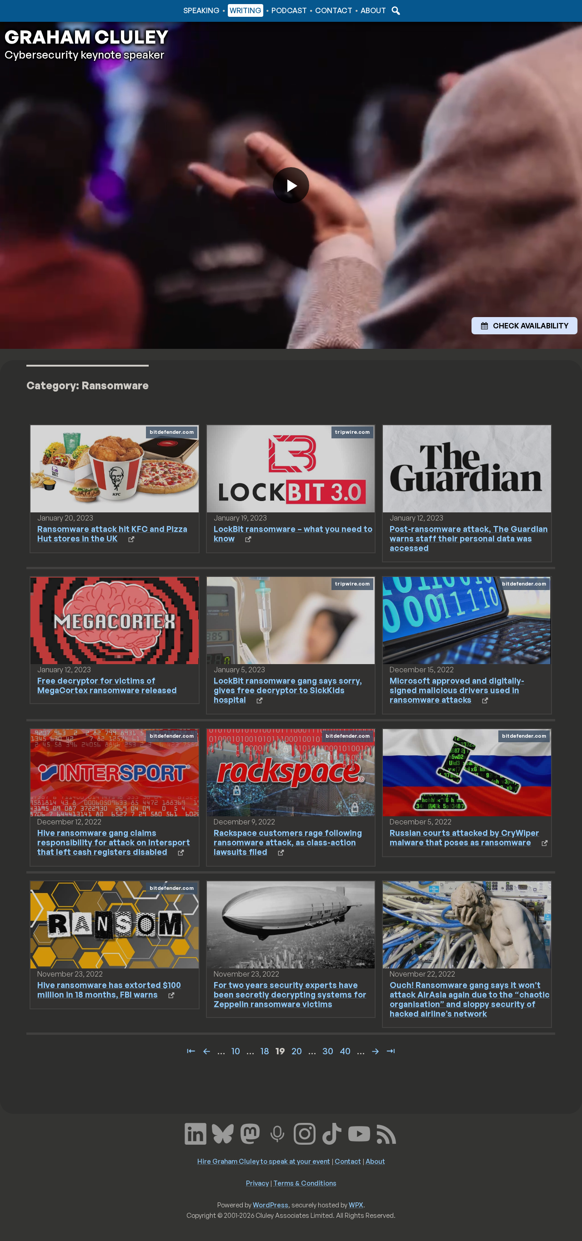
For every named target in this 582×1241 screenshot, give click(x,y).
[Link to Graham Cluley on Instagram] (305, 1132)
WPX (356, 1205)
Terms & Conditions (304, 1183)
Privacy (257, 1183)
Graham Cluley (40, 10)
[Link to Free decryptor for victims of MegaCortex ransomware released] (114, 619)
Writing (245, 10)
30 (327, 1051)
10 (235, 1051)
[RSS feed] (386, 1132)
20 (296, 1051)
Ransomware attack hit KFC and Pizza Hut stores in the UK (112, 533)
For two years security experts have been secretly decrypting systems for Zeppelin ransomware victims (290, 994)
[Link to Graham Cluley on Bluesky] (223, 1132)
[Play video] (291, 185)
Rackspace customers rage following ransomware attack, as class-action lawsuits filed (288, 842)
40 (345, 1051)
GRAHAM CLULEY (86, 36)
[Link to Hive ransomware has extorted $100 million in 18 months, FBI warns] (114, 923)
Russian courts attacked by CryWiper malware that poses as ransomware (464, 837)
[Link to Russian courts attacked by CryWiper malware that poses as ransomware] (467, 771)
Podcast (289, 10)
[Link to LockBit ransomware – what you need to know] (291, 467)
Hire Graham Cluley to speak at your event (263, 1161)
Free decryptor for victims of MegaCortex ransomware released (107, 685)
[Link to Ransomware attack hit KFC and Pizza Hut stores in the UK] (114, 467)
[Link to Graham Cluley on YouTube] (359, 1132)
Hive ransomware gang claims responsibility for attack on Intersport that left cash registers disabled (113, 842)
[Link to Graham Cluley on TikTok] (332, 1132)
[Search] (394, 10)
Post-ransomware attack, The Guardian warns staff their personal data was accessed (469, 538)
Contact (333, 10)
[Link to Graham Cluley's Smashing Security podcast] (277, 1132)
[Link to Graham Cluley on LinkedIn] (195, 1132)
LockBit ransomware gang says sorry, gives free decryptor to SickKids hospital (288, 690)
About (373, 10)
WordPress (270, 1205)
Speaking (201, 10)
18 (265, 1051)
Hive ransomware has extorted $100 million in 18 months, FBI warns (109, 989)
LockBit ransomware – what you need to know (293, 533)
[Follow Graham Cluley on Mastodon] (250, 1132)
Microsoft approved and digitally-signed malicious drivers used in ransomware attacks (457, 690)
